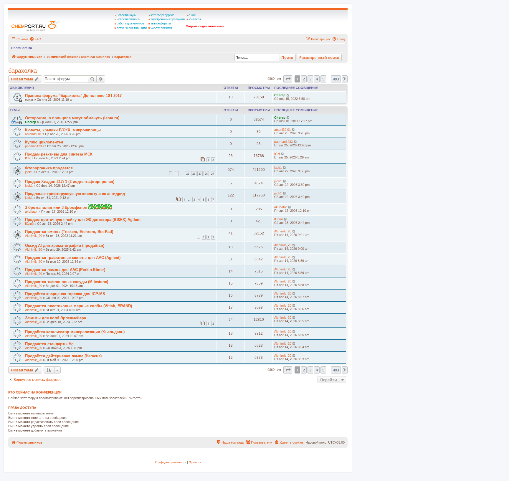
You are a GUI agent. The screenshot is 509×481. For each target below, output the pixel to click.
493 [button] (336, 79)
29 (212, 174)
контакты (195, 19)
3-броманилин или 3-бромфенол (56, 207)
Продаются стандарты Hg (49, 344)
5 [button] (323, 79)
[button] (287, 78)
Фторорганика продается (49, 168)
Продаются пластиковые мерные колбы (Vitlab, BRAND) (78, 306)
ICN (28, 158)
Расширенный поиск (319, 57)
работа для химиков (130, 23)
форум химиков (162, 27)
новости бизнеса (128, 19)
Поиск (287, 57)
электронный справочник (168, 19)
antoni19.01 (33, 134)
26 (193, 174)
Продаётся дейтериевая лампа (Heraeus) (63, 356)
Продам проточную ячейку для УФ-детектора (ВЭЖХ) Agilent (83, 219)
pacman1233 (34, 146)
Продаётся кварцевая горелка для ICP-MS (65, 294)
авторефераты (161, 23)
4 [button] (317, 79)
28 (206, 174)
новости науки (126, 15)
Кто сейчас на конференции (35, 392)
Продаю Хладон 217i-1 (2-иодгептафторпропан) (69, 181)
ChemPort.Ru (21, 48)
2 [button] (304, 79)
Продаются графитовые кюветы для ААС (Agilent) (72, 257)
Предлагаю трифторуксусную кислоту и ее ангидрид (75, 193)
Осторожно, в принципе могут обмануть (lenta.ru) (72, 118)
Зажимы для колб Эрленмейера (55, 318)
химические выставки (132, 27)
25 (187, 174)
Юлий (29, 223)
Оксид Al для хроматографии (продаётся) (64, 245)
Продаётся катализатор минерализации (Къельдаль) (75, 332)
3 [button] (310, 79)
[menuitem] (35, 39)
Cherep (279, 95)
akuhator (31, 211)
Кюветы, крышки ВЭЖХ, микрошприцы (63, 130)
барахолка (22, 70)
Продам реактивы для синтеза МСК (58, 154)
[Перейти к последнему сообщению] (288, 95)
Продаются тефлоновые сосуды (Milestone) (66, 282)
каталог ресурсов (162, 15)
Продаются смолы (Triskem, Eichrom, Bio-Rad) (69, 231)
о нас (192, 15)
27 (200, 174)
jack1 (29, 172)
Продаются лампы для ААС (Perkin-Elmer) (65, 269)
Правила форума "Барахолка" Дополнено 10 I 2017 (73, 95)
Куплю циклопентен (44, 142)
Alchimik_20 (33, 235)
